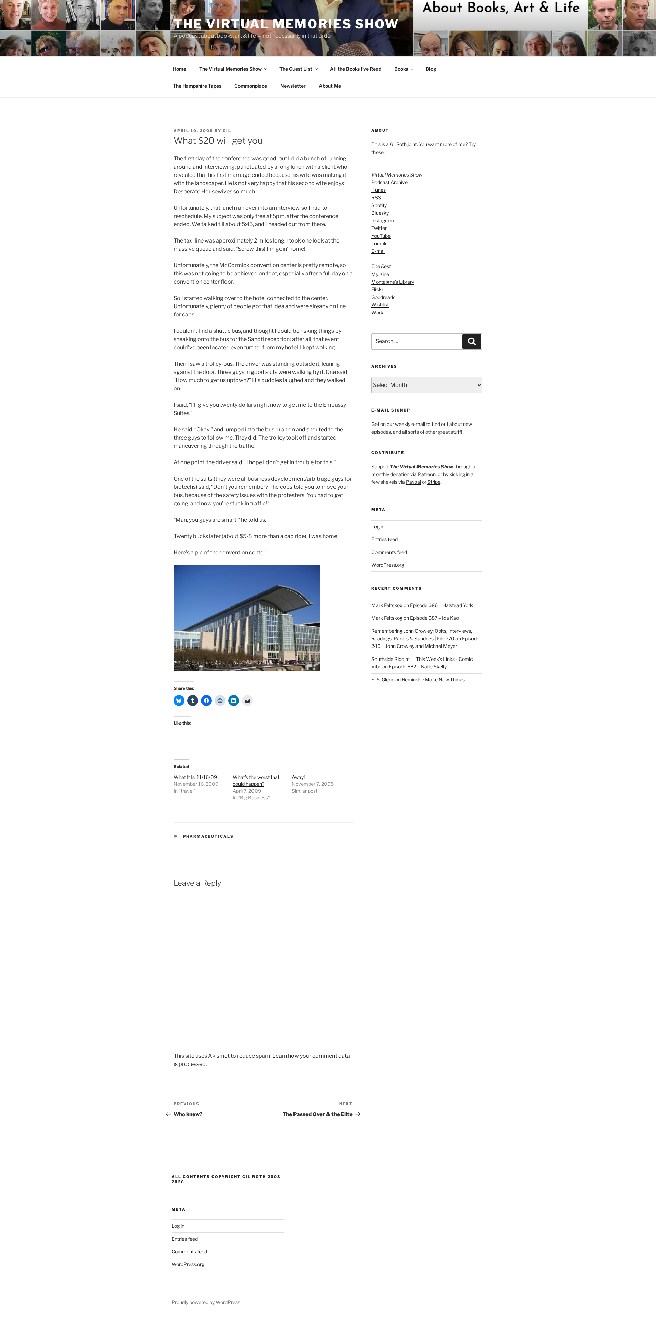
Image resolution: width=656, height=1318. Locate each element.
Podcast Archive (389, 182)
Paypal (413, 482)
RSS (376, 197)
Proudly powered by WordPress (206, 1302)
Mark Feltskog (386, 605)
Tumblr (379, 243)
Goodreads (383, 297)
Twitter (379, 228)
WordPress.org (387, 565)
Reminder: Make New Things (433, 679)
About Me (330, 86)
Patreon (427, 474)
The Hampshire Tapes (197, 86)
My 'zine (380, 274)
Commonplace (250, 86)
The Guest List (295, 69)
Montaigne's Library (392, 282)
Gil (227, 130)
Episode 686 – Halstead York (441, 605)
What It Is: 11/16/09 (195, 777)
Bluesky (380, 213)
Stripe (433, 482)
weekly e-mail (410, 424)
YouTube (381, 236)
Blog (431, 69)
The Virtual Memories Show (286, 23)
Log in (377, 527)
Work (377, 312)
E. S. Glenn (382, 679)
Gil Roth (398, 144)
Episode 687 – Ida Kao (434, 618)
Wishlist (380, 305)
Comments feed (389, 552)
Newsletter (293, 86)
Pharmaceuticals (208, 836)
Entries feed (384, 539)
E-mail (378, 251)
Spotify (379, 205)
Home (179, 69)
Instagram (382, 220)
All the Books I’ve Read (355, 69)
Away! (298, 777)
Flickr (377, 289)
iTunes (378, 190)
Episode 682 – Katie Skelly (418, 666)
